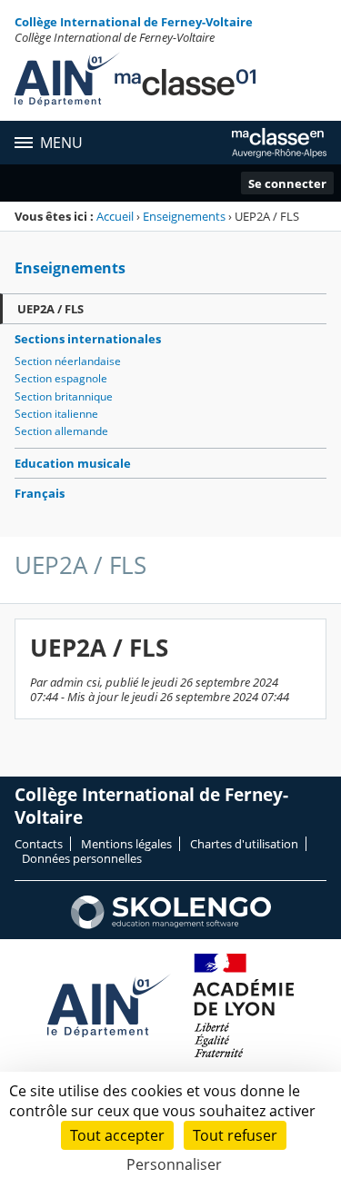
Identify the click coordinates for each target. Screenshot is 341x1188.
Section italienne (56, 413)
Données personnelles (82, 858)
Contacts (39, 844)
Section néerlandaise (68, 361)
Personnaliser (174, 1164)
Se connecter (287, 183)
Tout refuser (235, 1135)
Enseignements (184, 216)
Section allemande (61, 431)
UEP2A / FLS (50, 309)
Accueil (115, 216)
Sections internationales (88, 339)
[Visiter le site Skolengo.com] (171, 924)
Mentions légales (126, 844)
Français (40, 493)
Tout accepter (117, 1135)
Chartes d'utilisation (244, 844)
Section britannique (64, 396)
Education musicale (73, 463)
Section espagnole (61, 378)
